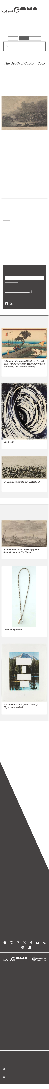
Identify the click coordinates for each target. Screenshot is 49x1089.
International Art (10, 182)
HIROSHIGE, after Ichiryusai (16, 372)
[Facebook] (6, 303)
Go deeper (38, 29)
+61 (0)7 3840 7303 (15, 1072)
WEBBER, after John (20, 89)
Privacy (28, 1087)
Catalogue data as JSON (16, 291)
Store (5, 1014)
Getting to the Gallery (16, 1068)
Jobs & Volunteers (13, 1087)
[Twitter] (11, 303)
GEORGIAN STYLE (12, 633)
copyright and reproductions (15, 750)
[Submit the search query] (5, 46)
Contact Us (11, 1076)
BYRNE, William (17, 82)
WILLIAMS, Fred (11, 488)
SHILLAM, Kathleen (12, 445)
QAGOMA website (11, 1011)
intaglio (6, 219)
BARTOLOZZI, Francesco (17, 74)
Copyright (40, 1087)
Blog (28, 1008)
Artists (24, 29)
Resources (35, 38)
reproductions (9, 747)
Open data (7, 1008)
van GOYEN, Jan (11, 555)
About (28, 1011)
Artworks (9, 29)
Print (5, 207)
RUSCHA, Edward (11, 710)
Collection (19, 18)
